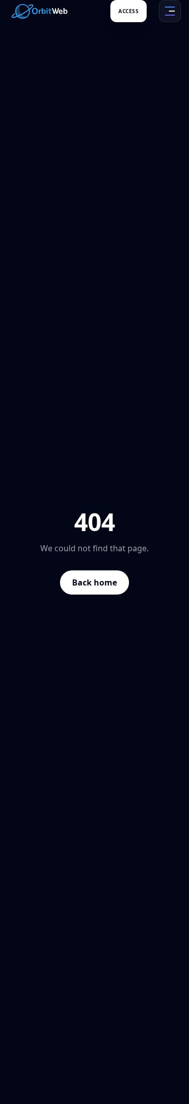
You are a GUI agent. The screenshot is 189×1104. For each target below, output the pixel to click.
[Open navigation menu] (170, 11)
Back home (94, 582)
